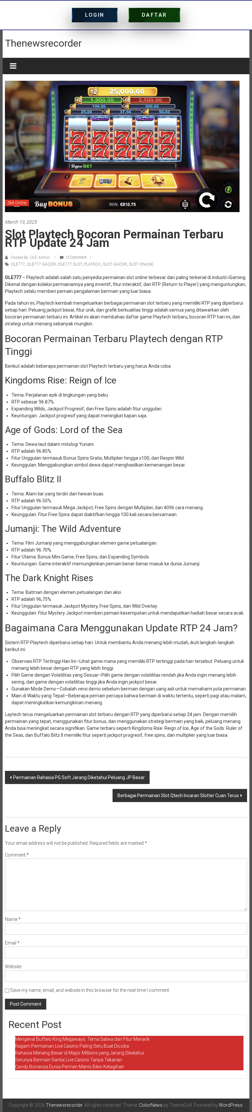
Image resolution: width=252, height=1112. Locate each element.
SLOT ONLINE (141, 264)
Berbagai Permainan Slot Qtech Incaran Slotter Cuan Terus (178, 795)
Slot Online (17, 203)
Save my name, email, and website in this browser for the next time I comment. (90, 990)
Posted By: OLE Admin (30, 257)
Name (13, 919)
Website (13, 966)
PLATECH (92, 264)
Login (94, 15)
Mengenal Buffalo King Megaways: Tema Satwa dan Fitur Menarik (82, 1039)
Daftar (154, 15)
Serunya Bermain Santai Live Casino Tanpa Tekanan (68, 1059)
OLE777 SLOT (70, 264)
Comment (17, 855)
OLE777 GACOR (41, 264)
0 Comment (76, 257)
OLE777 (18, 264)
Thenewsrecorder (43, 43)
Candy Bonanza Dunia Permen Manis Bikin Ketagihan (69, 1066)
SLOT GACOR (115, 264)
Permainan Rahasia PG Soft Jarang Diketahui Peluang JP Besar (79, 777)
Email (12, 943)
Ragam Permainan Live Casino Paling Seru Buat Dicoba (72, 1046)
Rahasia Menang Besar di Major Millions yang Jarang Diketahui (79, 1053)
